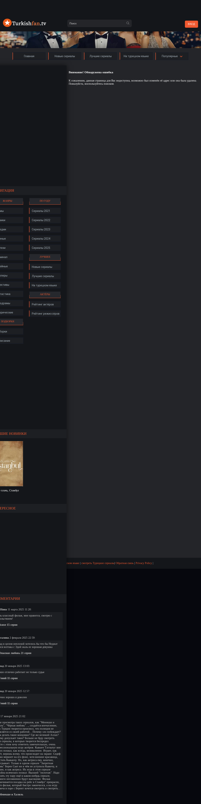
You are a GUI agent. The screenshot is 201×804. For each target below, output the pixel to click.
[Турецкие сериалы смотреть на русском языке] (24, 26)
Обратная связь (124, 563)
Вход (191, 24)
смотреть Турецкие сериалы (97, 563)
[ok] (128, 23)
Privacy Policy (144, 563)
